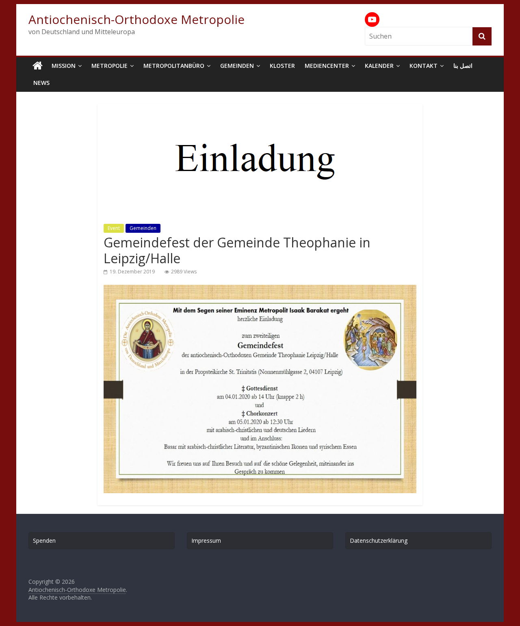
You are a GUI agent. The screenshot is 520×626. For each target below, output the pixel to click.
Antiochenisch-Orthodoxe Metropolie (136, 19)
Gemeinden (237, 65)
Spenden (44, 540)
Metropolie (109, 65)
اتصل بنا (462, 65)
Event (114, 228)
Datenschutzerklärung (378, 540)
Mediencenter (327, 65)
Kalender (379, 65)
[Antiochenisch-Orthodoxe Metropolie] (37, 65)
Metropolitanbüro (173, 65)
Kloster (282, 65)
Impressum (206, 540)
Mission (64, 65)
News (41, 83)
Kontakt (424, 65)
